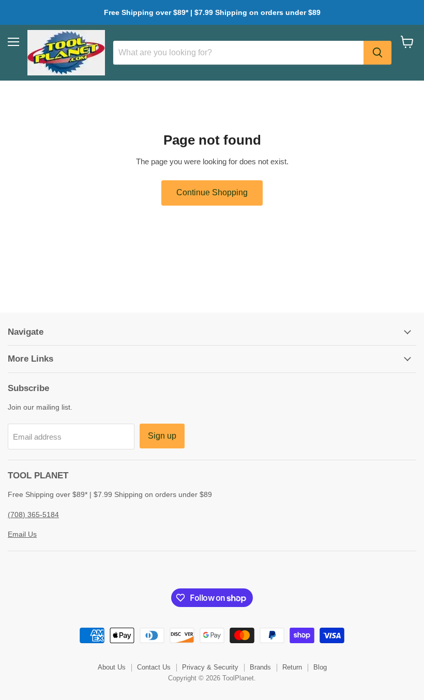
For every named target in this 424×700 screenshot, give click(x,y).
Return (292, 667)
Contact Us (154, 667)
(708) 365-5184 (33, 514)
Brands (260, 667)
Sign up (162, 435)
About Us (112, 667)
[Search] (377, 53)
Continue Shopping (212, 192)
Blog (320, 667)
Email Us (22, 534)
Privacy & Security (210, 667)
